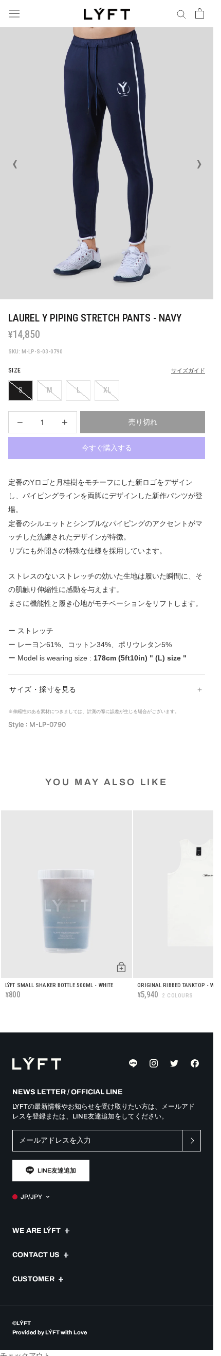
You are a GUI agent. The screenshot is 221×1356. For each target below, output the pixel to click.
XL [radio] (107, 390)
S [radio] (21, 390)
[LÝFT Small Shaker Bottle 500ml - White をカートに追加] (121, 967)
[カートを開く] (199, 13)
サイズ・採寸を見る (43, 689)
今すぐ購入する (107, 448)
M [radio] (49, 390)
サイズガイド (188, 370)
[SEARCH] (181, 13)
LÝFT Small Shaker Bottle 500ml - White (59, 985)
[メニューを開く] (14, 14)
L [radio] (78, 390)
